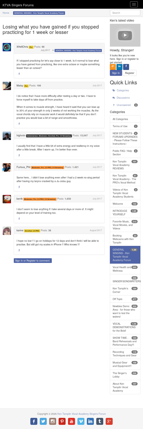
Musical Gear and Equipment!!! (124, 364)
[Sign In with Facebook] (126, 67)
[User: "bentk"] (8, 199)
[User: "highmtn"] (8, 136)
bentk (20, 198)
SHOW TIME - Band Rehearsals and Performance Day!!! (125, 341)
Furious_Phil (23, 167)
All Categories (120, 119)
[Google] (109, 421)
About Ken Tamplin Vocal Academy (124, 387)
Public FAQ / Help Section (124, 152)
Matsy (20, 85)
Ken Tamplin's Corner (124, 290)
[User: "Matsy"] (8, 86)
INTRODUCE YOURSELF (124, 212)
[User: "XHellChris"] (8, 47)
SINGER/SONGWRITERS (126, 279)
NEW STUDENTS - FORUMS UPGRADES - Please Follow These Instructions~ (125, 138)
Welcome (124, 203)
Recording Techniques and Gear (125, 353)
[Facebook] (33, 421)
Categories (122, 90)
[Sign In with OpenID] (113, 67)
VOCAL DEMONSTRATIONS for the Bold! (124, 327)
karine (20, 230)
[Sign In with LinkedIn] (119, 67)
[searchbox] (125, 13)
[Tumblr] (99, 421)
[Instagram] (52, 421)
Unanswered (126, 105)
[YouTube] (71, 421)
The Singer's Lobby (124, 374)
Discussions (123, 97)
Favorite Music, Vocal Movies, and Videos (124, 225)
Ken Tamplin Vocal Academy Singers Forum (18, 4)
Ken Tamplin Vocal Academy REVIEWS (124, 165)
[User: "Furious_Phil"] (8, 167)
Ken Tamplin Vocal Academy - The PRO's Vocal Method (124, 179)
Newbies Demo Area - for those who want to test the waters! (124, 311)
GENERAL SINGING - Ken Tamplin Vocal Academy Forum (78, 50)
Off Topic (124, 299)
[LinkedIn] (90, 421)
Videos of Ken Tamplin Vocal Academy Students (124, 193)
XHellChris (22, 46)
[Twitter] (43, 421)
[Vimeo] (80, 421)
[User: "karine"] (8, 231)
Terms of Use (124, 126)
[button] (19, 73)
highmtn (21, 135)
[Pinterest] (62, 421)
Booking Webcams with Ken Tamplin (124, 239)
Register (31, 260)
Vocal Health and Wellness (124, 268)
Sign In (19, 260)
